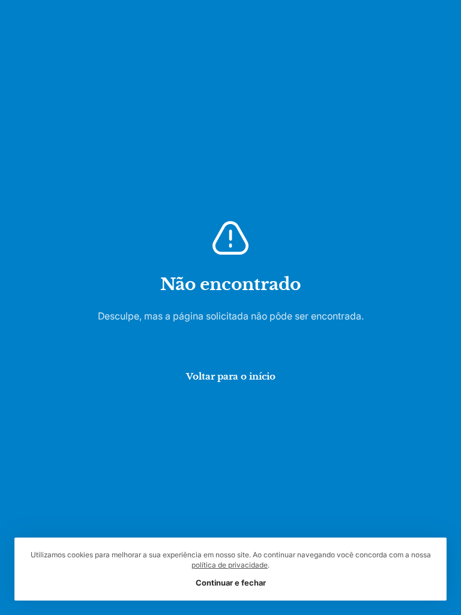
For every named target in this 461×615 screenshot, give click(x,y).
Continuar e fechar (231, 582)
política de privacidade (229, 565)
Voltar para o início (231, 375)
